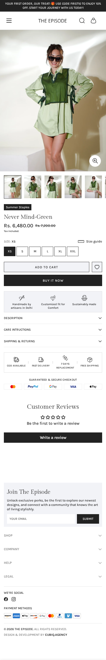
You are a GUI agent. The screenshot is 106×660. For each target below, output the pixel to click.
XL (62, 252)
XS (11, 252)
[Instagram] (14, 599)
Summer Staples (17, 207)
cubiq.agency (56, 635)
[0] (93, 20)
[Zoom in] (95, 161)
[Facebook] (6, 599)
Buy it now (53, 280)
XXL (74, 252)
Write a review (53, 437)
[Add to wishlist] (97, 267)
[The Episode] (53, 20)
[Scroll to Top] (97, 633)
